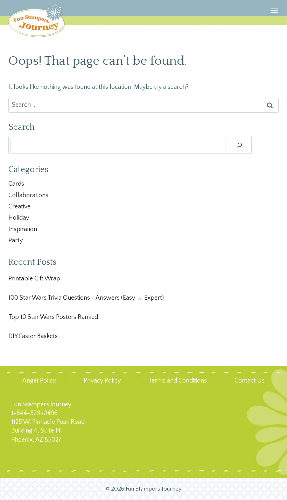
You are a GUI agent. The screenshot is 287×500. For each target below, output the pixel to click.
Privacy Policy (102, 380)
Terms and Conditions (177, 380)
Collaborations (28, 195)
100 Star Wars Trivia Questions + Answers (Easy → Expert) (86, 297)
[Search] (239, 145)
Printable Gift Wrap (34, 278)
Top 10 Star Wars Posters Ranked (53, 317)
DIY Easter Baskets (33, 336)
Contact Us (249, 380)
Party (15, 240)
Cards (16, 183)
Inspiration (22, 229)
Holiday (18, 217)
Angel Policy (39, 380)
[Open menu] (274, 19)
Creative (19, 206)
